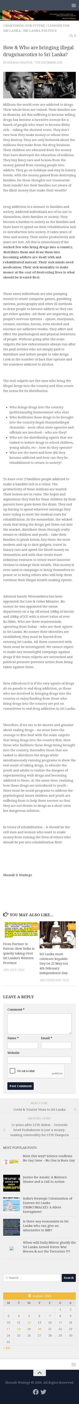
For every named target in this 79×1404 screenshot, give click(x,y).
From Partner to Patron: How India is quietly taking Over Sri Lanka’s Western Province (19, 953)
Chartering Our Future (24, 25)
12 (29, 1322)
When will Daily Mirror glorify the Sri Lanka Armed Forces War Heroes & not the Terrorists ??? (49, 1247)
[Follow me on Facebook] (36, 1392)
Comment (15, 1009)
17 (8, 1329)
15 (60, 1322)
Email (46, 1038)
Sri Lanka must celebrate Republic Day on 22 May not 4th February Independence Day (54, 963)
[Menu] (73, 5)
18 (18, 1329)
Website (13, 1053)
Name (13, 1038)
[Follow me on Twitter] (43, 1392)
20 (39, 1329)
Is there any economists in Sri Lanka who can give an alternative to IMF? (45, 1225)
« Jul (6, 1348)
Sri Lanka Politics (40, 30)
